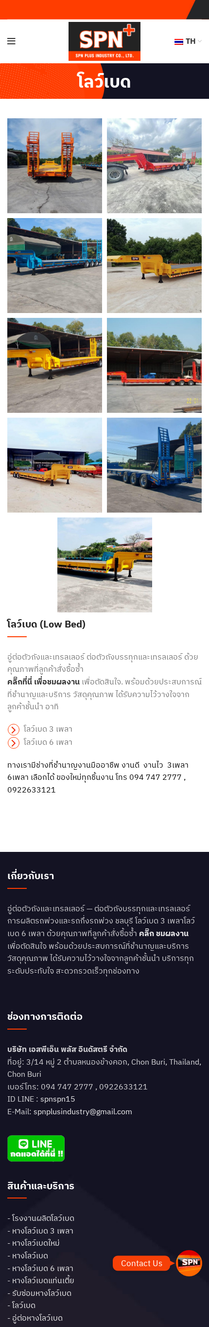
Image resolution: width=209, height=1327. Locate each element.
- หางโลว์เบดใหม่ (33, 1243)
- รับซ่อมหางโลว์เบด (39, 1293)
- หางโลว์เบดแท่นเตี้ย (40, 1280)
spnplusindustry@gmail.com (83, 1111)
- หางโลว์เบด (27, 1255)
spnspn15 (57, 1099)
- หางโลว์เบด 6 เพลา (40, 1268)
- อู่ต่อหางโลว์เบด (35, 1318)
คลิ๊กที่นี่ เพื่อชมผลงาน (43, 681)
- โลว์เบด (21, 1305)
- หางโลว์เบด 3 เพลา (40, 1230)
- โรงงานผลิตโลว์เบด (40, 1218)
